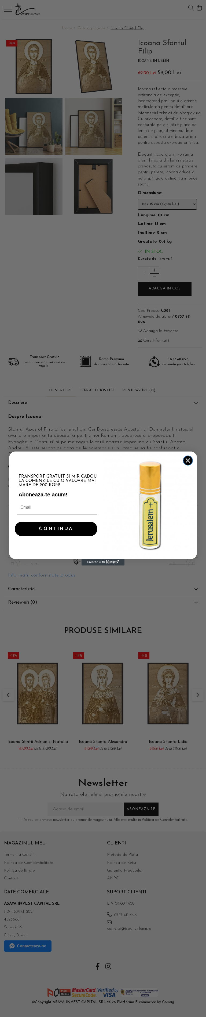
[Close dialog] (188, 460)
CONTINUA (56, 528)
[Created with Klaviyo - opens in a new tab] (103, 562)
